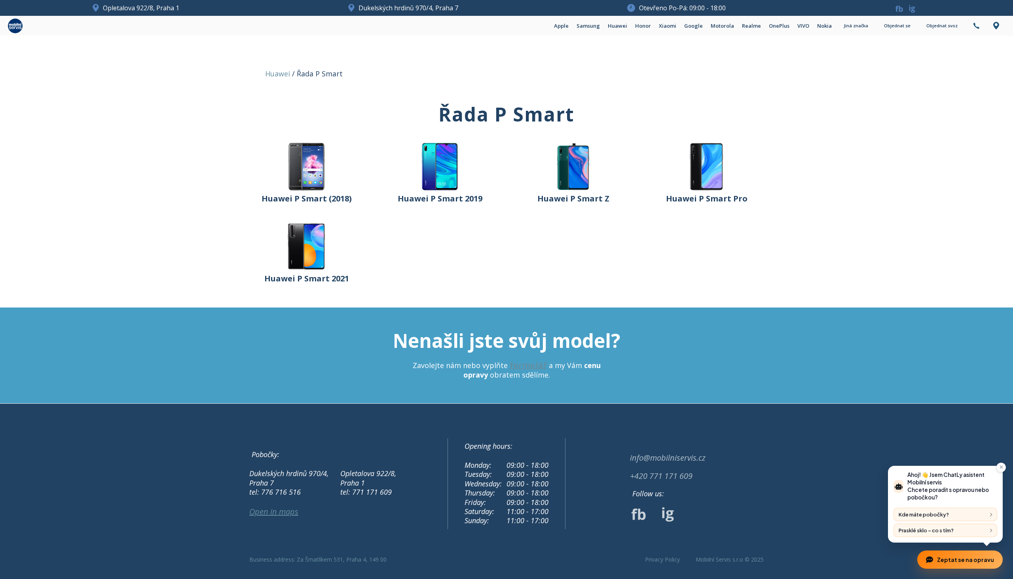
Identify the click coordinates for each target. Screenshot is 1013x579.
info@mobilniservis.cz (668, 458)
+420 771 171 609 (661, 476)
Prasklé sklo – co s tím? (926, 530)
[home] (15, 26)
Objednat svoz (942, 25)
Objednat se (897, 25)
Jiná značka (856, 25)
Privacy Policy (662, 559)
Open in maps (273, 512)
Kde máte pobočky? (924, 514)
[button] (561, 26)
